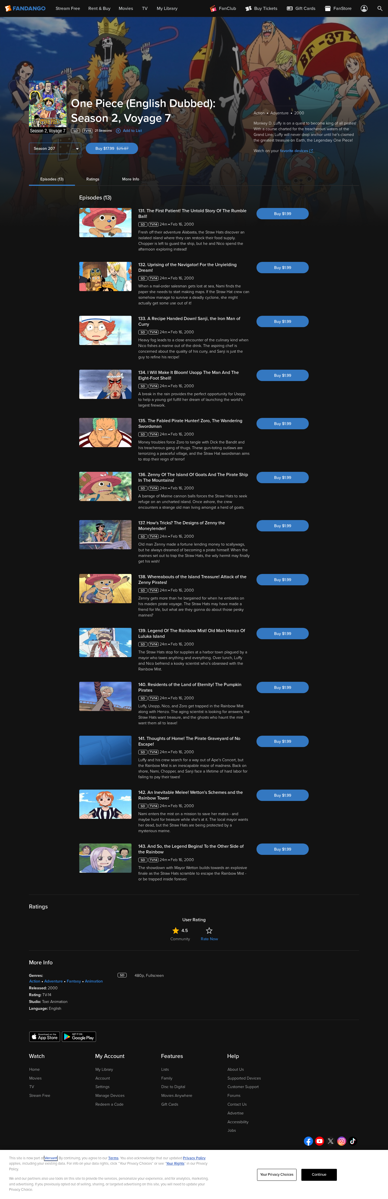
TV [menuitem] (145, 8)
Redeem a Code (109, 1104)
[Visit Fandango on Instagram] (342, 1141)
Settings (102, 1086)
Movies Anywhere (176, 1095)
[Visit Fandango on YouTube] (319, 1141)
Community (180, 939)
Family (166, 1078)
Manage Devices (109, 1095)
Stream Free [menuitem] (68, 8)
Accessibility (238, 1122)
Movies (35, 1078)
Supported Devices (244, 1078)
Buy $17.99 (116, 148)
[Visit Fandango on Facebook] (308, 1141)
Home (34, 1069)
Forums (234, 1095)
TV (31, 1086)
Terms (113, 1158)
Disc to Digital (173, 1086)
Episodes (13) (52, 179)
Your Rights (175, 1163)
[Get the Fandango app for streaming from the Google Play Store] (79, 1036)
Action (34, 981)
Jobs (232, 1130)
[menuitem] (301, 8)
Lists (165, 1069)
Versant (51, 1158)
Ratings (92, 179)
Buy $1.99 (282, 213)
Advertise (236, 1113)
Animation (94, 981)
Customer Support (243, 1086)
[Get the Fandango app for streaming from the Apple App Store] (44, 1036)
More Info (130, 179)
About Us (236, 1069)
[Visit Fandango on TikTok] (353, 1141)
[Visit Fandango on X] (330, 1141)
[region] (194, 1174)
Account (102, 1078)
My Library (104, 1069)
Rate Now (209, 939)
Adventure (53, 981)
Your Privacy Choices (277, 1174)
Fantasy (74, 981)
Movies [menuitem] (126, 8)
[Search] (380, 8)
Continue (319, 1174)
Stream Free (39, 1095)
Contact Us (237, 1104)
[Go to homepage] (26, 8)
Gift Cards (169, 1104)
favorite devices (294, 150)
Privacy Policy (194, 1158)
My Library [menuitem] (167, 8)
